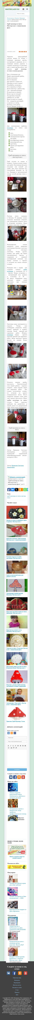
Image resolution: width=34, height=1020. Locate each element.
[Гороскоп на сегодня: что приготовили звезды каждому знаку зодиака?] (17, 809)
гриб (8, 496)
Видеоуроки (17, 982)
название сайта (12, 9)
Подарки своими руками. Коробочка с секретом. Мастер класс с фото (17, 958)
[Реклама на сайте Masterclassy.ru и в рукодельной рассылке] (17, 868)
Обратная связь (17, 977)
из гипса (18, 496)
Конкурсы (17, 980)
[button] (8, 746)
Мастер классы (17, 985)
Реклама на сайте (17, 987)
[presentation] (8, 745)
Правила (17, 992)
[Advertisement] (17, 40)
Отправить (17, 769)
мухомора (10, 128)
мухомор (12, 496)
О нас (17, 990)
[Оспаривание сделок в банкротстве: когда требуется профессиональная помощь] (17, 799)
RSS (17, 994)
